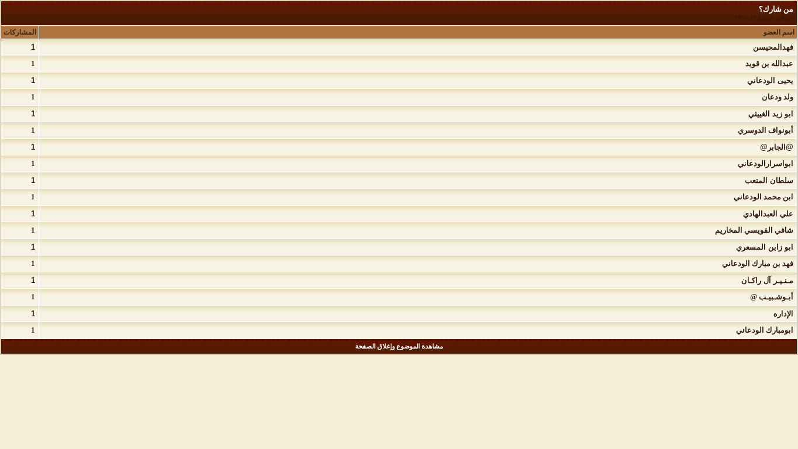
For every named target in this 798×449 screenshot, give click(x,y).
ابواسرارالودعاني (765, 163)
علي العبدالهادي (768, 213)
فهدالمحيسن (773, 47)
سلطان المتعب (769, 180)
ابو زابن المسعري (764, 247)
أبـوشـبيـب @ (771, 296)
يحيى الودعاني (770, 80)
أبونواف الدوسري (765, 130)
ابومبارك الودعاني (764, 330)
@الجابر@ (776, 147)
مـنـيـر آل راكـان (767, 280)
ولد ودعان (777, 96)
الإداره (783, 313)
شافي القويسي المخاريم (754, 230)
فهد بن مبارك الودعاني (757, 263)
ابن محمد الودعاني (763, 196)
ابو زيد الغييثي (770, 113)
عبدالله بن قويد (769, 63)
